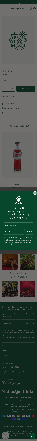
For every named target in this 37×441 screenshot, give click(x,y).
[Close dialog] (34, 193)
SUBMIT (29, 232)
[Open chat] (32, 436)
